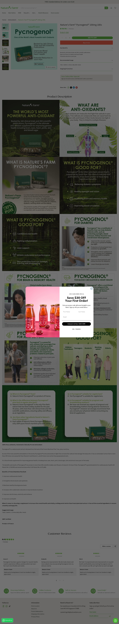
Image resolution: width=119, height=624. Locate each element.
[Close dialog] (92, 288)
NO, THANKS (76, 329)
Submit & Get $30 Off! (76, 324)
